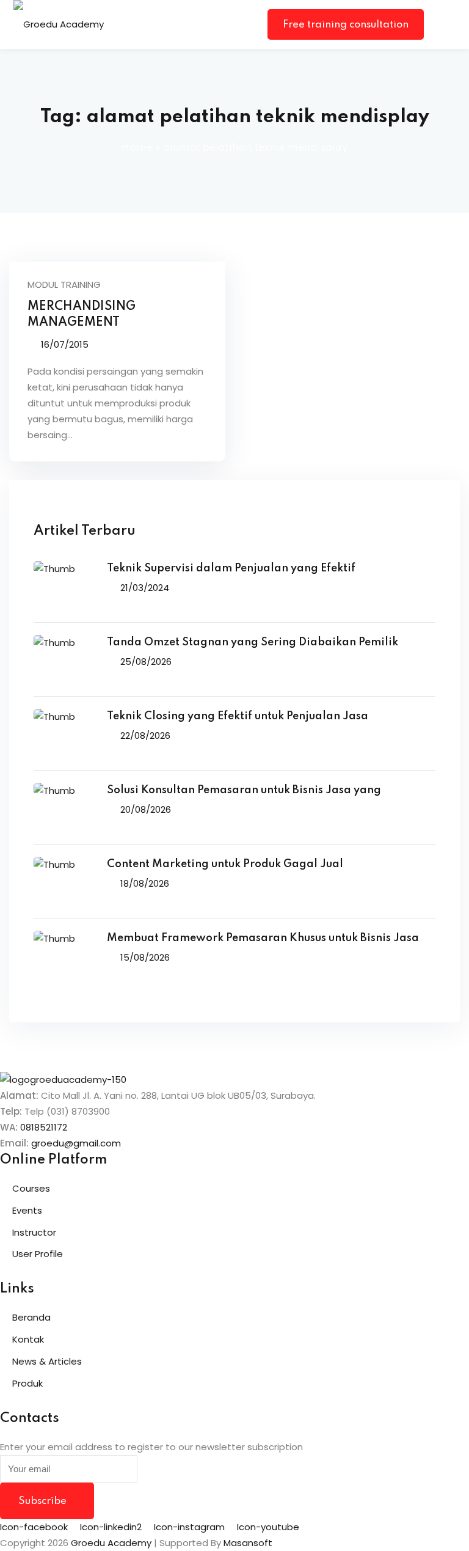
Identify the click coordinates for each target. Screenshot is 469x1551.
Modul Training (64, 284)
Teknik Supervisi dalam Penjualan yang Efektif (231, 568)
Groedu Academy (111, 1542)
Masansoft (248, 1542)
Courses (31, 1188)
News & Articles (47, 1361)
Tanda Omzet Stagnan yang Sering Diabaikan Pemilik (252, 642)
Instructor (34, 1232)
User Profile (37, 1253)
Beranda (31, 1317)
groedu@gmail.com (76, 1143)
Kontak (28, 1339)
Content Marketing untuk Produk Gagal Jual (225, 864)
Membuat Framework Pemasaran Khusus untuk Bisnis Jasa (263, 938)
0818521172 (43, 1127)
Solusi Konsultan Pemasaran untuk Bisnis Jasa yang (244, 790)
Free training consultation (346, 25)
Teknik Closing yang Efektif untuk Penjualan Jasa (237, 716)
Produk (27, 1383)
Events (27, 1210)
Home (137, 147)
